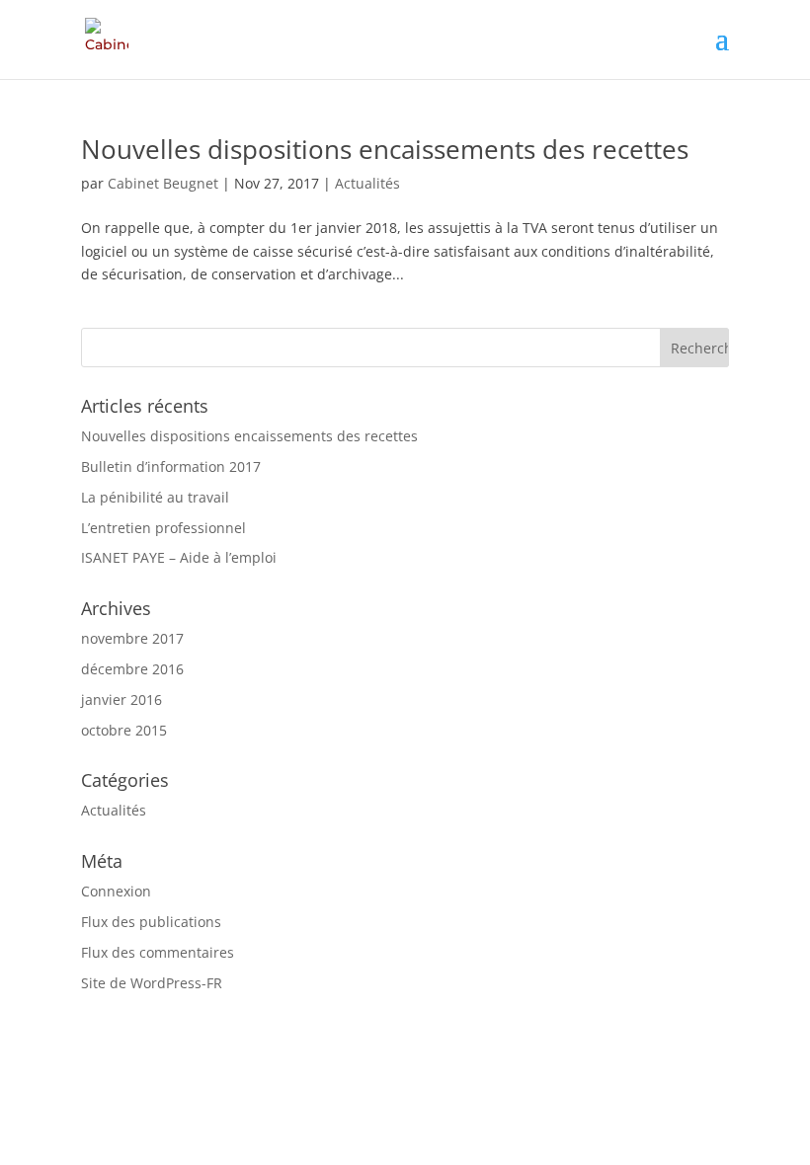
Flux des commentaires (157, 952)
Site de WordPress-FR (151, 982)
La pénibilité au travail (155, 497)
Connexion (116, 891)
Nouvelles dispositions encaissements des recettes (384, 149)
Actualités (367, 183)
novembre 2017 (132, 638)
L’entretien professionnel (163, 527)
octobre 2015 (124, 730)
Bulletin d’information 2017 (171, 466)
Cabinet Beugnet (163, 183)
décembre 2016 (132, 669)
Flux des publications (151, 921)
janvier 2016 (121, 699)
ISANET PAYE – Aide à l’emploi (179, 557)
